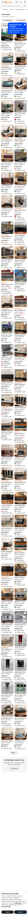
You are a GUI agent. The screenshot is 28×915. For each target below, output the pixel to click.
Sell (17, 2)
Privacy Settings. (6, 906)
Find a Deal (4, 9)
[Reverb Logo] (8, 2)
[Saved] (21, 2)
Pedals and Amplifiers (20, 9)
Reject (7, 912)
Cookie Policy (18, 903)
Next (13, 752)
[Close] (24, 24)
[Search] (25, 6)
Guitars (11, 9)
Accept (20, 912)
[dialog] (14, 903)
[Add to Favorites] (11, 54)
